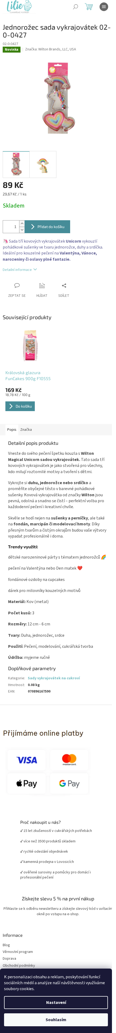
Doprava (9, 958)
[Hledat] (75, 6)
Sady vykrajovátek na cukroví (54, 678)
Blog (6, 945)
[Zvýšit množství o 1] (22, 224)
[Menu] (103, 6)
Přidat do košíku (50, 226)
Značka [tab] (26, 429)
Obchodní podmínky (19, 965)
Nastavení (56, 1003)
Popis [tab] (11, 429)
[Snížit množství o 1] (22, 230)
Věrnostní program (18, 952)
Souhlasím (56, 1020)
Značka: (50, 49)
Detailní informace (17, 270)
